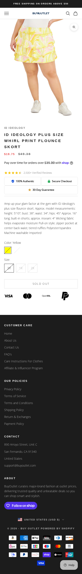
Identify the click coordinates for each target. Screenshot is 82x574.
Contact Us (11, 347)
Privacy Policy (12, 389)
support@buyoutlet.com (20, 465)
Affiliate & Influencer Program (23, 368)
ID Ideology (14, 128)
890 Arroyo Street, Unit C (20, 444)
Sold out (41, 284)
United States (13, 459)
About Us (10, 340)
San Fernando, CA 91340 (20, 452)
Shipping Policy (14, 410)
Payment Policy (14, 424)
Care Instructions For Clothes (23, 361)
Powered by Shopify (58, 528)
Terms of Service (15, 396)
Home (8, 333)
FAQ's (8, 354)
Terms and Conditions (18, 403)
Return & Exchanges (17, 417)
